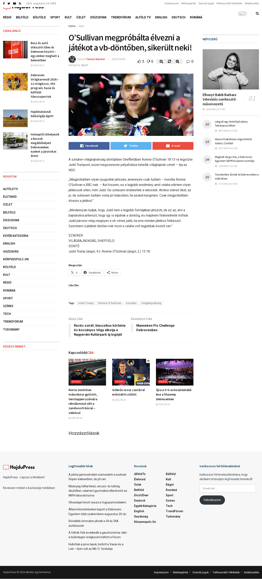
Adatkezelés (252, 3)
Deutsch (178, 17)
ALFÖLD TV (143, 17)
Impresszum (172, 3)
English (161, 17)
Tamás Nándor (95, 59)
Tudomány (11, 329)
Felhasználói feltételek (229, 3)
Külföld (39, 17)
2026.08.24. (76, 418)
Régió (7, 17)
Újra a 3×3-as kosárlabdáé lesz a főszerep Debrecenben (173, 394)
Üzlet (81, 17)
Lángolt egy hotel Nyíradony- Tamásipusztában (231, 123)
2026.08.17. (39, 161)
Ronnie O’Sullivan (109, 303)
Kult (68, 17)
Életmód (10, 196)
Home (72, 26)
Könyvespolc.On (16, 259)
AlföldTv (10, 189)
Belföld (22, 17)
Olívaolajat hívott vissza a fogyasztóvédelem (97, 502)
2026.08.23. (39, 121)
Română (196, 17)
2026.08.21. (39, 65)
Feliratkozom (212, 500)
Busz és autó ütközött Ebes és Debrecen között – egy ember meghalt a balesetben (45, 51)
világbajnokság (151, 303)
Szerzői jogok (206, 3)
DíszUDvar (98, 17)
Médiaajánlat (188, 3)
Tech (7, 313)
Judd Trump (86, 303)
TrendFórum (121, 17)
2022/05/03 (118, 59)
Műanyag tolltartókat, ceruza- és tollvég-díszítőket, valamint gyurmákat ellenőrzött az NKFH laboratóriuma (98, 491)
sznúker (131, 303)
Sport (55, 17)
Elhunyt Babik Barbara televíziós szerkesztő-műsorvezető (220, 99)
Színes (8, 306)
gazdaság (11, 251)
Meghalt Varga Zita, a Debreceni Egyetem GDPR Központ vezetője (234, 159)
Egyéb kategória (15, 235)
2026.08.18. (39, 102)
